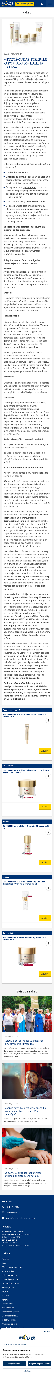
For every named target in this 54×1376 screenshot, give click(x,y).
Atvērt (44, 750)
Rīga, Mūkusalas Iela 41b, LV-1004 (20, 1218)
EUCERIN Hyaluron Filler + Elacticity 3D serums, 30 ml (26, 827)
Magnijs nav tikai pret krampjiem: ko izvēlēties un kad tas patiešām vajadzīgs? (25, 1111)
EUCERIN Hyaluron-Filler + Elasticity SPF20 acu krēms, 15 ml (24, 715)
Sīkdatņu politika (9, 1320)
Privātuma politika (9, 1324)
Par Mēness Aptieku (10, 1311)
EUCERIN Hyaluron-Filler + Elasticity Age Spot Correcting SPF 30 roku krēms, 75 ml (24, 882)
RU (41, 3)
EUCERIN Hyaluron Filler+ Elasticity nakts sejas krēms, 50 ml (25, 938)
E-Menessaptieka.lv (10, 1316)
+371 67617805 (12, 1207)
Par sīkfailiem (7, 1344)
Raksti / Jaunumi (11, 1036)
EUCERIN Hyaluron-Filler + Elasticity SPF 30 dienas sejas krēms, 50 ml (26, 771)
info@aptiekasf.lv (13, 1212)
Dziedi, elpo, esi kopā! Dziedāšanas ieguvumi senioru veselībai (24, 1042)
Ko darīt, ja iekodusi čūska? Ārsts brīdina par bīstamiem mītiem (22, 1174)
